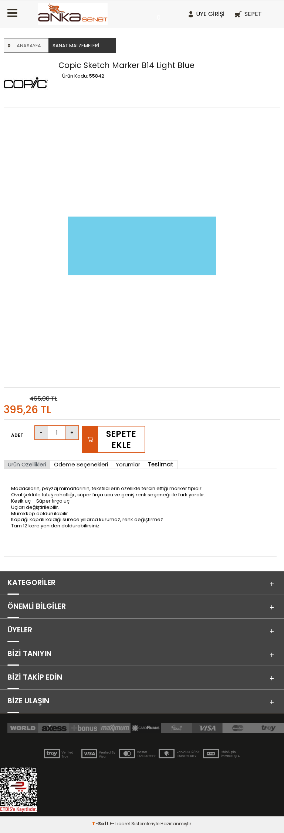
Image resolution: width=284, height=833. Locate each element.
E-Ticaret (120, 823)
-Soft (101, 823)
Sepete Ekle (121, 439)
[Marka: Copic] (29, 83)
